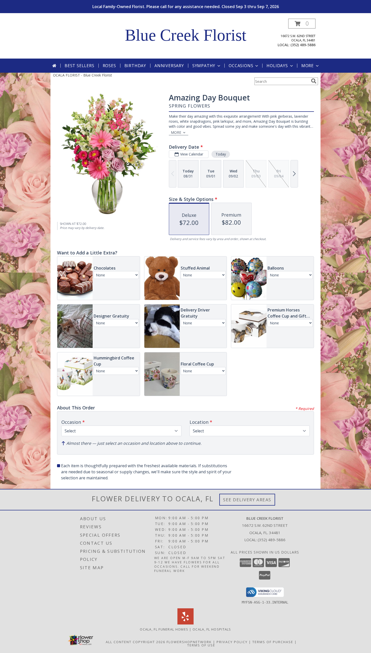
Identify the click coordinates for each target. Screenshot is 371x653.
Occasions (241, 65)
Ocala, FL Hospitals (212, 629)
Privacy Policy (232, 642)
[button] (301, 24)
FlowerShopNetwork (189, 642)
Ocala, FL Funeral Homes (164, 629)
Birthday (135, 65)
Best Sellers (79, 65)
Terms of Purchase (272, 642)
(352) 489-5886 (302, 44)
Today (221, 154)
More (307, 65)
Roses (109, 65)
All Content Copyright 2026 (135, 642)
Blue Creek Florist (185, 35)
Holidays (277, 65)
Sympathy (203, 65)
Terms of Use (201, 645)
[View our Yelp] (185, 623)
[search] (314, 81)
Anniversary (169, 65)
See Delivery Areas (247, 500)
